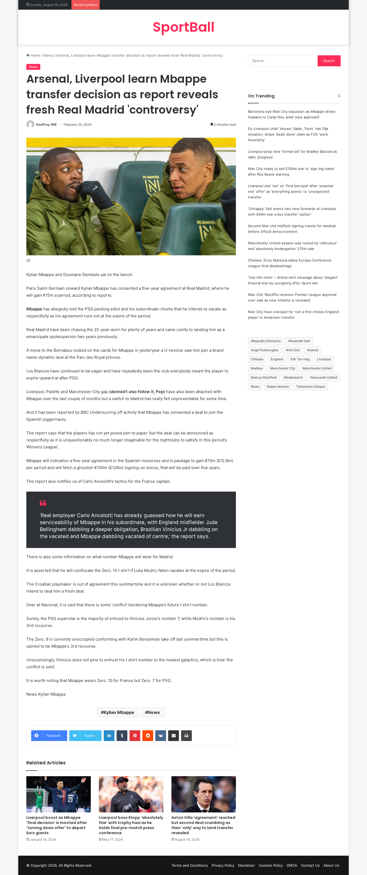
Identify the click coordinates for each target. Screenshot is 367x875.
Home (35, 55)
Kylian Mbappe (119, 712)
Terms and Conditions (189, 865)
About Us (331, 865)
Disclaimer (246, 865)
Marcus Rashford (263, 377)
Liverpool (324, 359)
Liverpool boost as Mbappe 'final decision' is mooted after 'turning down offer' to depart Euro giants (56, 825)
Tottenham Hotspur (310, 386)
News (48, 55)
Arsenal (312, 350)
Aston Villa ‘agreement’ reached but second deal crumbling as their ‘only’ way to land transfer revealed (203, 825)
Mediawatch (293, 377)
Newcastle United (323, 377)
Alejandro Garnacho (266, 341)
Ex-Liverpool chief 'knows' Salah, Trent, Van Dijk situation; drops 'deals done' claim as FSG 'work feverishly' (288, 134)
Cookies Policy (271, 865)
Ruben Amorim (278, 386)
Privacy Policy (223, 865)
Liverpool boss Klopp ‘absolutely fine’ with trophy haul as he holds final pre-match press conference (131, 825)
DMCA (292, 865)
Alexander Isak (299, 341)
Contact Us (310, 865)
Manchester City (282, 368)
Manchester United (317, 368)
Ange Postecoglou (264, 350)
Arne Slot (293, 350)
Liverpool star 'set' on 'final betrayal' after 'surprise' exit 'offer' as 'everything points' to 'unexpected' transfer (291, 191)
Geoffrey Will (46, 124)
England (277, 359)
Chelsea (257, 359)
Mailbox (257, 368)
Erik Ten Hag (300, 359)
